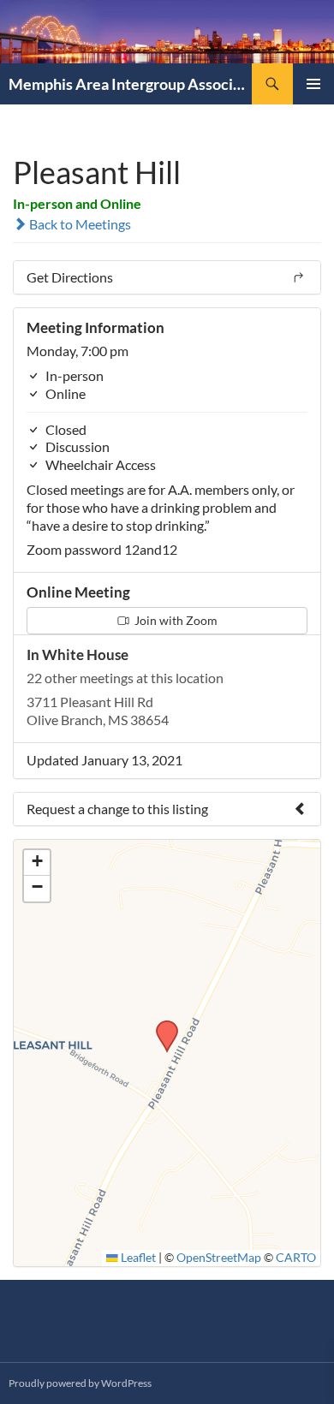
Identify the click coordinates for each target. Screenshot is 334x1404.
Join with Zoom (175, 620)
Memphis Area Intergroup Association (130, 83)
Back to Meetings (79, 224)
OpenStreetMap (218, 1257)
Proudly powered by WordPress (80, 1383)
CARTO (296, 1257)
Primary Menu (313, 83)
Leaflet (137, 1257)
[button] (161, 1025)
